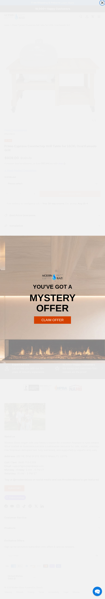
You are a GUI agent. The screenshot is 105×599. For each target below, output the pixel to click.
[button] (97, 591)
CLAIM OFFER (52, 320)
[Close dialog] (102, 2)
